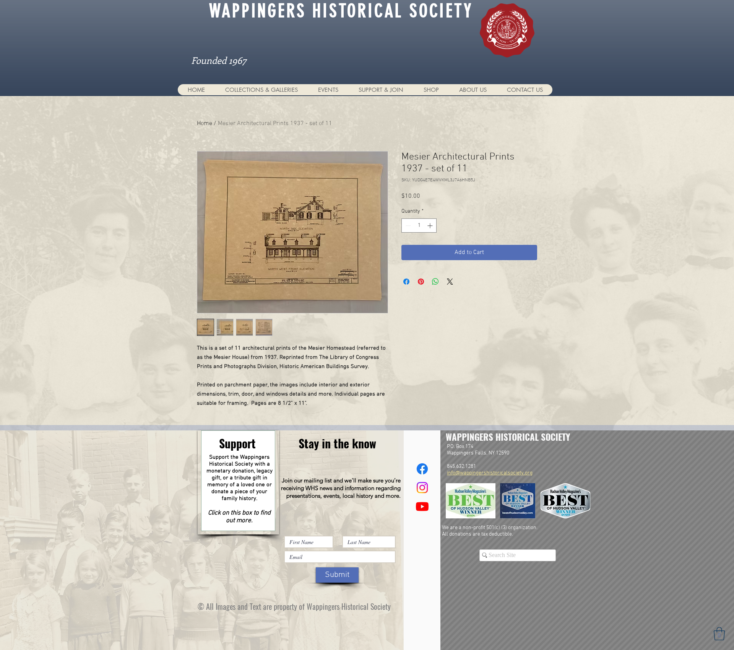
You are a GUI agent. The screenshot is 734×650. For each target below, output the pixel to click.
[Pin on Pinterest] (420, 281)
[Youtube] (422, 506)
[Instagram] (422, 487)
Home (204, 123)
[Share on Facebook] (406, 281)
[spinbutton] (419, 225)
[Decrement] (407, 225)
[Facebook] (422, 468)
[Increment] (430, 225)
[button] (261, 89)
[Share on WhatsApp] (435, 281)
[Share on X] (450, 281)
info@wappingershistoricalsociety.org (490, 473)
